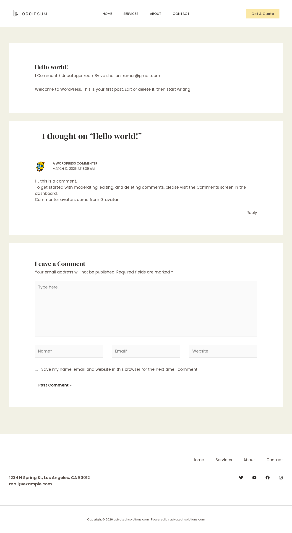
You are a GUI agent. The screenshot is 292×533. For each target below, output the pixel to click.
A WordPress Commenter (75, 163)
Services (130, 13)
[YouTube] (254, 478)
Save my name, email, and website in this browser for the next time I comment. (119, 369)
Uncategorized (76, 75)
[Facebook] (268, 478)
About (155, 13)
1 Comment (46, 75)
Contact (181, 13)
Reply (252, 212)
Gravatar (109, 199)
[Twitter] (241, 478)
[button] (262, 13)
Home (107, 13)
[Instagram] (281, 478)
